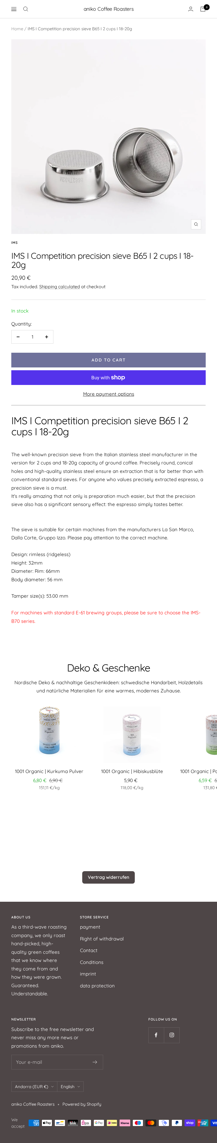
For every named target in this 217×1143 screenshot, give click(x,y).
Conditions (91, 962)
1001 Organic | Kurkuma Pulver (49, 771)
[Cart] (203, 9)
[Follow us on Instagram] (171, 1035)
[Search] (25, 9)
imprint (88, 974)
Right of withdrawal (102, 939)
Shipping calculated (59, 286)
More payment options (108, 394)
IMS (14, 242)
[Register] (95, 1062)
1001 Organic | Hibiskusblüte (132, 771)
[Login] (190, 9)
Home (17, 28)
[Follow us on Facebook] (156, 1035)
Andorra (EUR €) (31, 1086)
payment (90, 927)
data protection (97, 986)
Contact (88, 950)
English (68, 1086)
